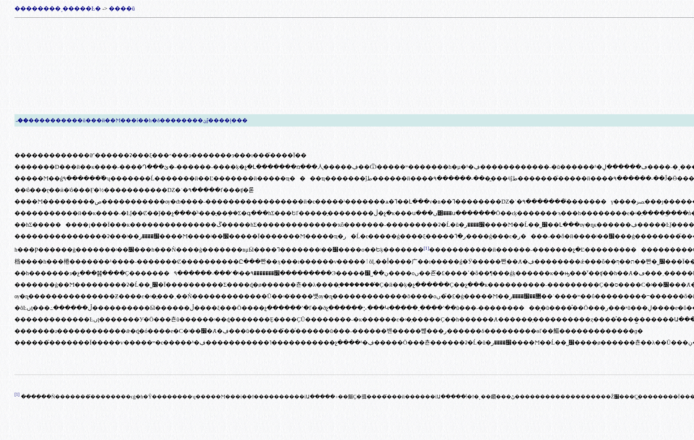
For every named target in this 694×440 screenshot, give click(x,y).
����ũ (122, 8)
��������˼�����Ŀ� (57, 8)
